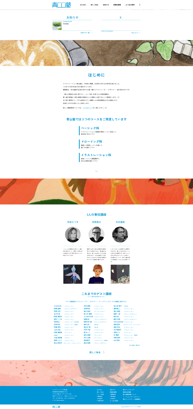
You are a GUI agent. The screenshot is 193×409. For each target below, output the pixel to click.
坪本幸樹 (66, 24)
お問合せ (113, 398)
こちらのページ (88, 108)
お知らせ (106, 5)
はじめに (83, 5)
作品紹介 (100, 398)
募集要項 (113, 394)
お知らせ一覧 (85, 32)
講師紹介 (100, 396)
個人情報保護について (129, 394)
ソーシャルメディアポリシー (131, 397)
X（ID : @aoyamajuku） (59, 400)
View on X (134, 32)
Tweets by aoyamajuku (107, 31)
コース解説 (101, 394)
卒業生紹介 (101, 401)
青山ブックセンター (129, 390)
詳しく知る (94, 5)
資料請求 (113, 396)
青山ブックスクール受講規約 (131, 399)
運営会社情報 (127, 392)
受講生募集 (117, 5)
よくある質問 (129, 5)
